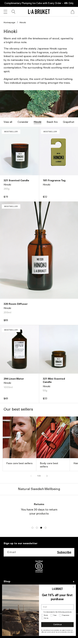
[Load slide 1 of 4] (32, 528)
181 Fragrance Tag (54, 180)
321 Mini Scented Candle (54, 380)
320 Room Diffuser (16, 304)
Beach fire (52, 122)
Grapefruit (68, 122)
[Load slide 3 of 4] (41, 528)
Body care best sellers (49, 465)
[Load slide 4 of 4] (45, 528)
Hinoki (37, 122)
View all (8, 122)
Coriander (23, 122)
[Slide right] (47, 476)
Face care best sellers (19, 463)
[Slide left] (31, 476)
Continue (57, 625)
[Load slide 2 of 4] (37, 528)
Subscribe (64, 552)
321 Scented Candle (16, 180)
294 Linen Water (14, 378)
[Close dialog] (73, 587)
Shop (7, 581)
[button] (5, 12)
